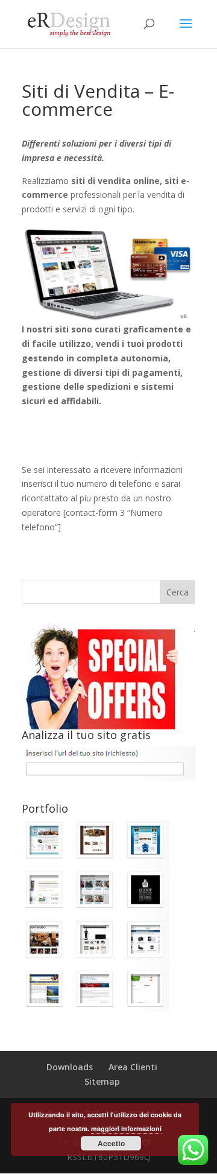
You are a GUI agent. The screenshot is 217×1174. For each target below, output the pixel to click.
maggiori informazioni (126, 1128)
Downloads (69, 1067)
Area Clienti (132, 1067)
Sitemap (102, 1081)
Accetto (111, 1143)
